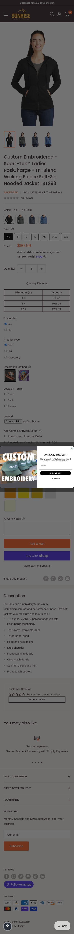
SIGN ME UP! (55, 473)
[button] (7, 926)
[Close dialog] (72, 448)
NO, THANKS (55, 479)
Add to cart (37, 543)
